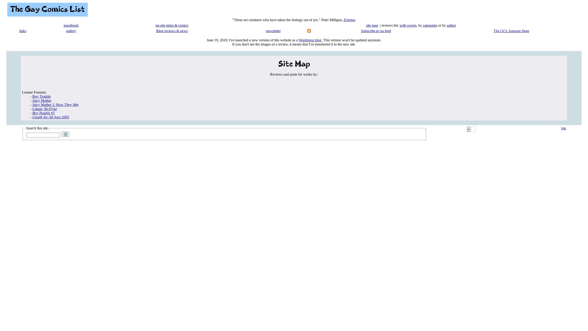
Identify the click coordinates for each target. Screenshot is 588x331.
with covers (408, 25)
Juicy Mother (41, 101)
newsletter (273, 31)
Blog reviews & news (172, 31)
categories (430, 25)
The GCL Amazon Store (511, 31)
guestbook (71, 25)
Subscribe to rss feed (376, 31)
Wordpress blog (310, 40)
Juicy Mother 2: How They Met (55, 105)
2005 (50, 117)
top (563, 128)
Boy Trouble (41, 96)
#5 (43, 113)
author (451, 25)
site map (372, 25)
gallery (71, 31)
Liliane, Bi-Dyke (44, 109)
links (22, 31)
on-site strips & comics (171, 25)
